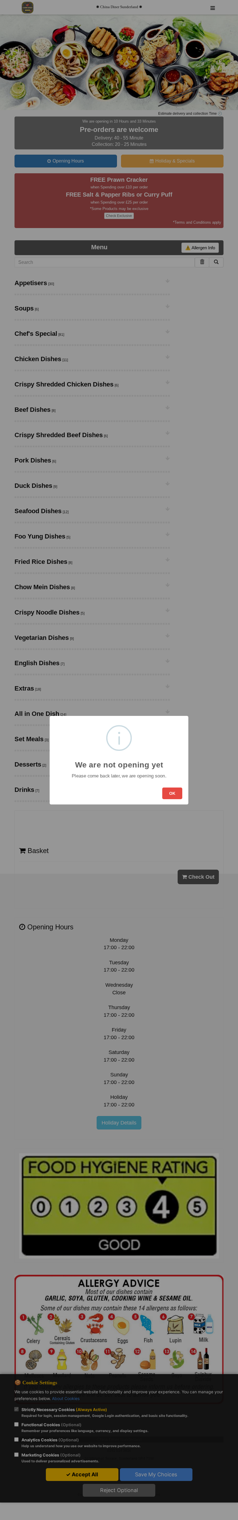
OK (172, 793)
